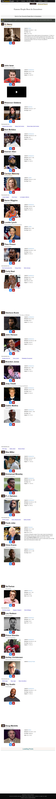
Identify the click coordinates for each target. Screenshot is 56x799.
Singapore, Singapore (17, 610)
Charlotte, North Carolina (7, 126)
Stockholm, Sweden (6, 610)
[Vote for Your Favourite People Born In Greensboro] (10, 43)
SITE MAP (20, 796)
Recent (32, 794)
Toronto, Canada (5, 519)
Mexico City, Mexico (22, 681)
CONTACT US (37, 796)
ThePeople (7, 1)
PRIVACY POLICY (31, 796)
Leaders (30, 177)
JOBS (46, 796)
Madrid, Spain (5, 681)
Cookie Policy (25, 796)
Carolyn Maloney (11, 173)
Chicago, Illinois (18, 268)
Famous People (24, 797)
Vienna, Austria (16, 358)
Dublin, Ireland (12, 448)
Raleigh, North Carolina (19, 126)
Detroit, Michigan (27, 610)
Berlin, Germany (27, 268)
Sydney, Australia (27, 519)
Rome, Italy (4, 448)
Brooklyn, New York (6, 358)
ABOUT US (42, 796)
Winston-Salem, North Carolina (33, 126)
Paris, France (14, 197)
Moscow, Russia (21, 448)
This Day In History (13, 796)
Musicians (30, 106)
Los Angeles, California (24, 197)
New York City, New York (7, 268)
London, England (5, 197)
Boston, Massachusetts (16, 519)
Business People (31, 661)
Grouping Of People (26, 794)
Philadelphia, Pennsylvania (27, 358)
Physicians (30, 527)
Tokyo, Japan (13, 681)
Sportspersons (31, 69)
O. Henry (8, 24)
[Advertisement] (28, 53)
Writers (29, 28)
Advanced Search (43, 4)
